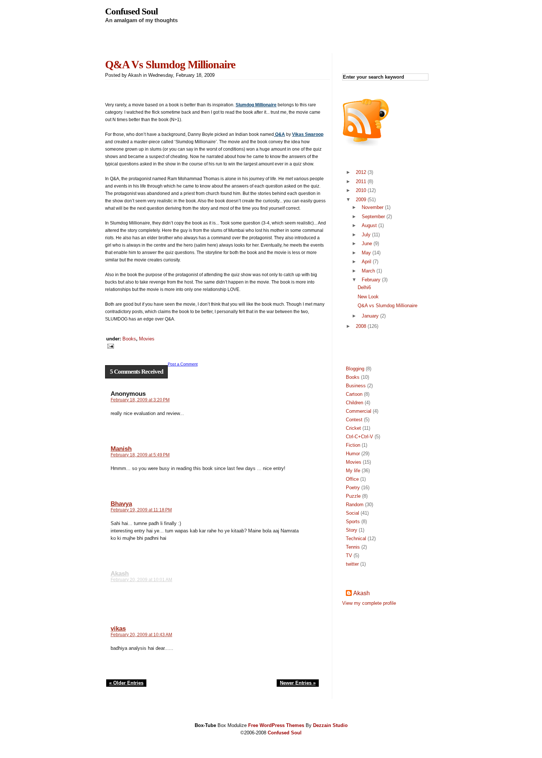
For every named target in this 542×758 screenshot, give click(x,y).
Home (119, 40)
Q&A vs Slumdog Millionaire (170, 64)
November (372, 207)
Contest (354, 419)
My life (353, 470)
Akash (120, 573)
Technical (356, 538)
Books (129, 339)
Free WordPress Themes (276, 725)
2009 (361, 199)
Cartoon (354, 394)
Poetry (353, 487)
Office (352, 479)
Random (355, 504)
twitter (352, 564)
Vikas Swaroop (307, 134)
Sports (353, 521)
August (369, 225)
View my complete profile (369, 603)
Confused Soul (131, 11)
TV (349, 555)
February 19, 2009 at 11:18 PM (141, 509)
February (371, 279)
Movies (146, 339)
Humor (353, 453)
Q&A (279, 134)
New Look (368, 296)
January (370, 316)
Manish (121, 448)
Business (356, 385)
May (366, 252)
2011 (361, 181)
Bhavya (121, 503)
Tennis (353, 547)
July (366, 234)
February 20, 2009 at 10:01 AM (141, 579)
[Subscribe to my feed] (365, 144)
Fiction (353, 445)
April (366, 261)
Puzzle (353, 496)
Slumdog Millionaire (256, 104)
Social (352, 513)
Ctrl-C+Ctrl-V (359, 436)
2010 (361, 190)
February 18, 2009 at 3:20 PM (140, 399)
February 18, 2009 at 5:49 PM (140, 454)
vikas (118, 628)
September (373, 216)
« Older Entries (126, 683)
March (368, 271)
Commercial (358, 411)
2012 (361, 172)
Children (354, 402)
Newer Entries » (298, 683)
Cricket (353, 428)
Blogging (355, 368)
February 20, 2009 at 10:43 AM (141, 634)
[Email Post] (109, 345)
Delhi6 (364, 287)
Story (351, 530)
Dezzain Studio (330, 725)
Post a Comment (183, 364)
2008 (361, 326)
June (367, 243)
